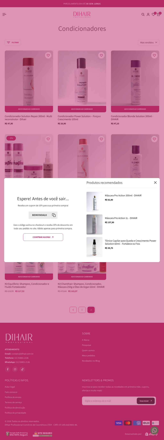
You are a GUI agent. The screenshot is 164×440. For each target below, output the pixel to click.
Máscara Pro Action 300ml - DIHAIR (123, 195)
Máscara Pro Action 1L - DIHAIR (121, 218)
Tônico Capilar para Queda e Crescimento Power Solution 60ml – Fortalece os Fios (130, 242)
